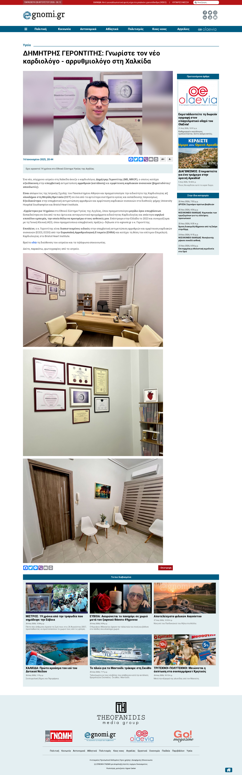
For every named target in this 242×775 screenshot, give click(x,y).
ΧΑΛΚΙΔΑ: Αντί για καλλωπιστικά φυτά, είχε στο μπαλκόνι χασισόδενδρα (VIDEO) (91, 2)
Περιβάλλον (178, 750)
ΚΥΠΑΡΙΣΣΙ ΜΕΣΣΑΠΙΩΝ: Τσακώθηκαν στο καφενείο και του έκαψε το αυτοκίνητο (170, 2)
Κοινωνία (64, 29)
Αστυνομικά (88, 29)
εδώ (34, 242)
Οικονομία (154, 750)
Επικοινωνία (147, 760)
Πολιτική (40, 29)
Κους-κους (159, 29)
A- (170, 159)
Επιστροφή (165, 568)
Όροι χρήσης (125, 760)
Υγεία (27, 45)
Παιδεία (166, 750)
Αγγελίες (183, 29)
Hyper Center (130, 768)
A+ (162, 159)
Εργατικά (142, 750)
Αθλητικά (112, 29)
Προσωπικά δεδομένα (109, 760)
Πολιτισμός (136, 29)
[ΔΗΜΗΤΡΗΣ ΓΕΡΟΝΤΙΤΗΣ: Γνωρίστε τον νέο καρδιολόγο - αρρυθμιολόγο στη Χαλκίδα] (98, 113)
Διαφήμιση (136, 760)
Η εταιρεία (94, 760)
